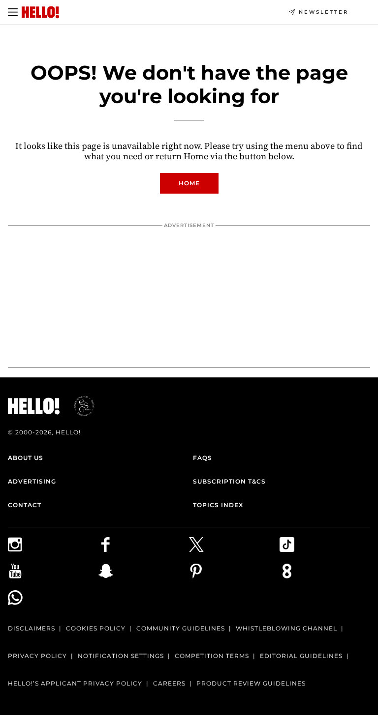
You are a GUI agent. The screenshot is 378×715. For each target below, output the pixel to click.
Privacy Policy (37, 655)
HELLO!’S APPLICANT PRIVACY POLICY (75, 683)
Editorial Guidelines (301, 655)
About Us (25, 457)
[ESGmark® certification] (78, 406)
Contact (24, 505)
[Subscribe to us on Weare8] (325, 571)
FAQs (202, 457)
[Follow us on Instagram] (53, 544)
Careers (169, 683)
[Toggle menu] (13, 12)
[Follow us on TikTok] (325, 544)
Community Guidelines (180, 628)
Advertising (32, 481)
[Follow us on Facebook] (143, 544)
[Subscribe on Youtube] (53, 571)
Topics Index (218, 505)
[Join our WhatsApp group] (53, 597)
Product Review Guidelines (251, 683)
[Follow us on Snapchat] (143, 571)
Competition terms (212, 655)
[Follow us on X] (234, 544)
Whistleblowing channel (286, 628)
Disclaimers (31, 628)
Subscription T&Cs (229, 481)
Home (189, 183)
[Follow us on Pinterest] (234, 571)
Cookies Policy (96, 628)
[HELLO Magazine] (40, 12)
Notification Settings (121, 655)
